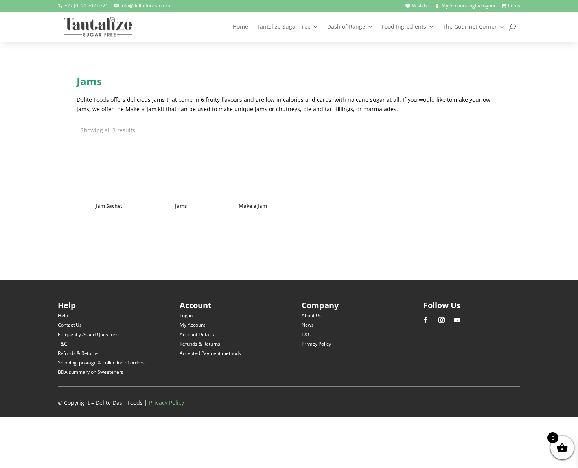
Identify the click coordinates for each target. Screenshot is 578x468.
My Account (192, 325)
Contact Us (70, 325)
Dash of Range (346, 26)
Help (63, 315)
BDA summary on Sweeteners (90, 372)
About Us (312, 315)
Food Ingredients (404, 26)
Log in (186, 315)
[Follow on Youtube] (457, 320)
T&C (62, 343)
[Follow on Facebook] (426, 320)
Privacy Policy (316, 343)
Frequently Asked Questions (88, 334)
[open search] (512, 27)
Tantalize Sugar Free (284, 26)
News (308, 325)
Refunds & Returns (78, 353)
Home (240, 26)
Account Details (197, 334)
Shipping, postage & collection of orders (101, 362)
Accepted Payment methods (210, 353)
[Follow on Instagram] (441, 320)
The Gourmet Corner (470, 26)
